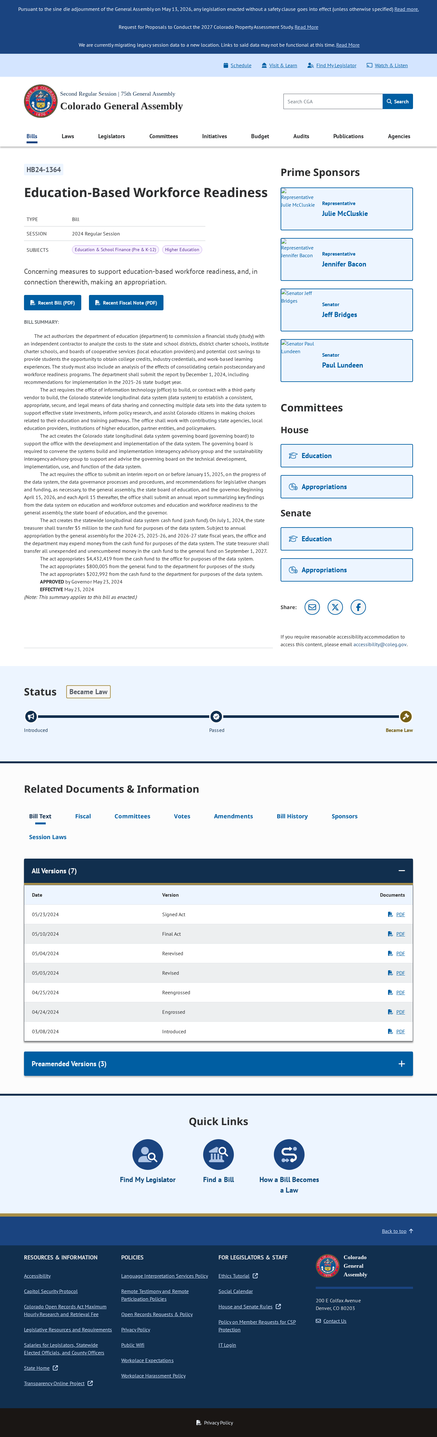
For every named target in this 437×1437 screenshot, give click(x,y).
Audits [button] (301, 136)
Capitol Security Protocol (51, 1291)
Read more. (406, 9)
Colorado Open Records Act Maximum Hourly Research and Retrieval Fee (65, 1310)
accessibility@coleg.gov (380, 644)
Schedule (241, 65)
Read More (306, 27)
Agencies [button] (399, 136)
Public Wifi (132, 1345)
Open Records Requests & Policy (157, 1314)
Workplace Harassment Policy (153, 1375)
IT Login (227, 1345)
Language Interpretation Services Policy (164, 1276)
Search (401, 101)
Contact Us (334, 1321)
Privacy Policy (135, 1329)
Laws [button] (68, 136)
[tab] (40, 817)
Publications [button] (348, 136)
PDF (400, 914)
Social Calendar (236, 1291)
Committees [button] (163, 136)
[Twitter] (335, 607)
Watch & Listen (391, 65)
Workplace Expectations (147, 1360)
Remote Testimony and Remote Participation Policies (155, 1295)
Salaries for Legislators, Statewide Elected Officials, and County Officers (64, 1349)
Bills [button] (32, 136)
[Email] (312, 607)
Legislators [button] (111, 136)
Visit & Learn (283, 65)
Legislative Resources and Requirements (68, 1329)
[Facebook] (358, 607)
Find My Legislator (336, 65)
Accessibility (37, 1276)
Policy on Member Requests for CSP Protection (257, 1326)
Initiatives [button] (214, 136)
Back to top (394, 1231)
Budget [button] (260, 136)
